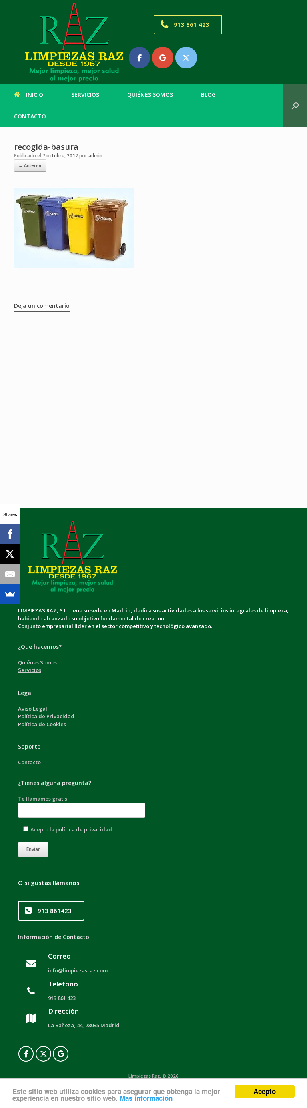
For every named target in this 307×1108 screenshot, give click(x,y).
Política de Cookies (42, 724)
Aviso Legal (32, 708)
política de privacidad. (84, 829)
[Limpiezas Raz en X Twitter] (186, 57)
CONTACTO (30, 116)
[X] (10, 554)
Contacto (29, 762)
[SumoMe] (10, 594)
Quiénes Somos (37, 662)
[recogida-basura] (74, 265)
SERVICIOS (85, 94)
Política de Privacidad (46, 716)
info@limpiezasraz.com (78, 970)
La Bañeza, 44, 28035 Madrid (84, 1025)
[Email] (10, 574)
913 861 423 (62, 998)
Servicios (29, 670)
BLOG (208, 94)
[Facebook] (26, 1054)
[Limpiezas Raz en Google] (162, 57)
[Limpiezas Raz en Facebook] (139, 57)
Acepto (264, 1091)
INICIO (34, 94)
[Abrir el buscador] (295, 105)
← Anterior (30, 165)
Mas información (146, 1098)
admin (95, 155)
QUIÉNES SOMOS (150, 94)
